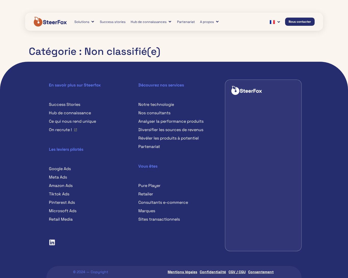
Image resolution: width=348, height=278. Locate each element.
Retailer (145, 194)
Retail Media (61, 219)
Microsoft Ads (62, 210)
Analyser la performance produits (171, 121)
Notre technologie (156, 104)
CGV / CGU (237, 272)
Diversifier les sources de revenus (170, 129)
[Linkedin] (52, 242)
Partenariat (149, 146)
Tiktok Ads (59, 194)
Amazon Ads (61, 185)
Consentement (261, 272)
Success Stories (64, 104)
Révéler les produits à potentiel (168, 138)
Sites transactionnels (159, 219)
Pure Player (149, 185)
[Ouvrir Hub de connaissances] (170, 22)
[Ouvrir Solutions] (93, 22)
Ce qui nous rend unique (72, 121)
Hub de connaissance (70, 113)
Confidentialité (213, 272)
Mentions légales (182, 272)
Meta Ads (58, 177)
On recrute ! (60, 129)
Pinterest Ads (62, 202)
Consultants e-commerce (163, 202)
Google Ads (60, 168)
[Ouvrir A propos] (217, 22)
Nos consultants (154, 113)
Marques (146, 210)
